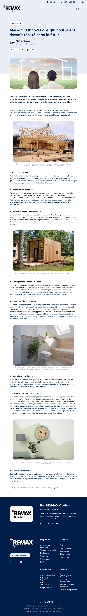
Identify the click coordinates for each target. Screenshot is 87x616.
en (83, 2)
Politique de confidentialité (52, 611)
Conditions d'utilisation (33, 611)
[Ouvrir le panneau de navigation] (82, 9)
